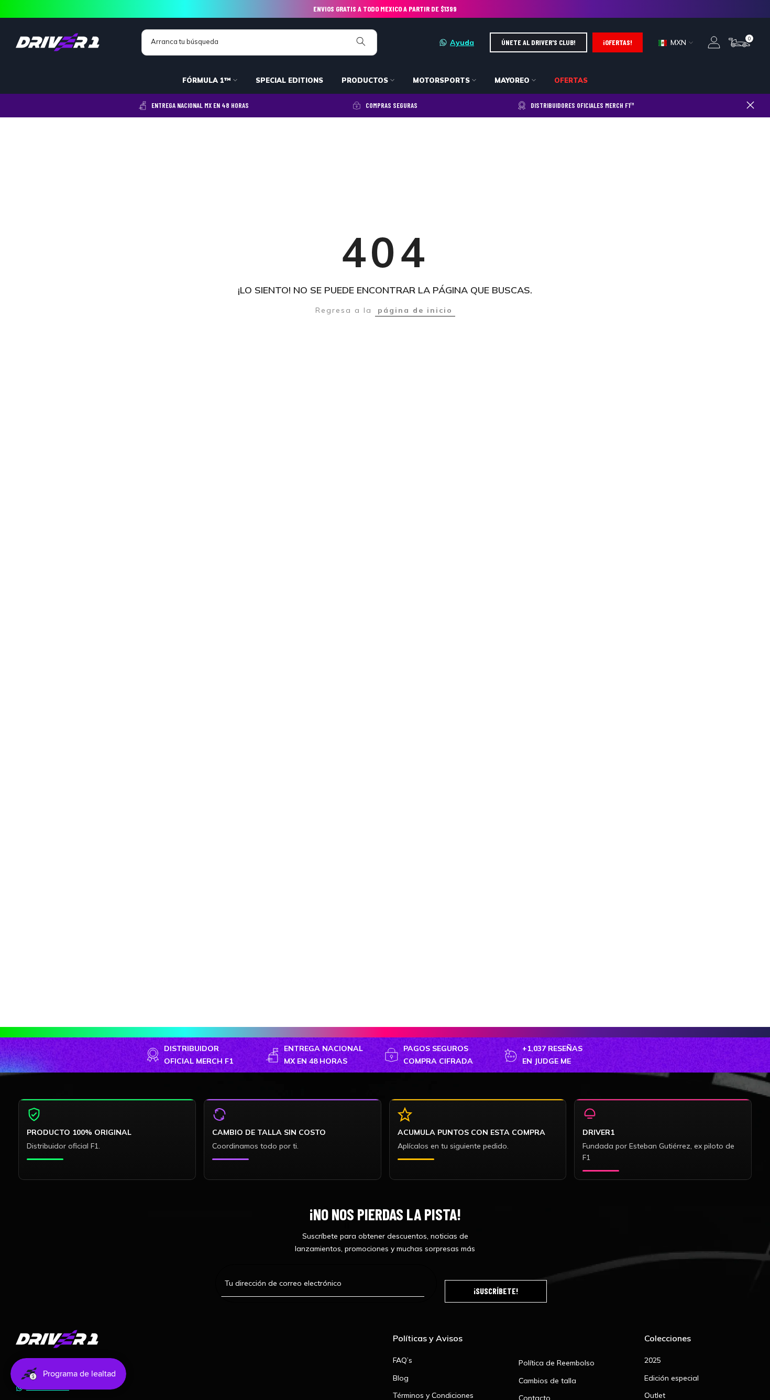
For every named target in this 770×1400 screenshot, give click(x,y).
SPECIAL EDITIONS (289, 80)
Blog (401, 1378)
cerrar (20, 105)
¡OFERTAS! (617, 42)
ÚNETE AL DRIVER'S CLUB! (538, 42)
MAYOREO (512, 80)
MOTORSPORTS (441, 80)
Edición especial (671, 1378)
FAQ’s (402, 1360)
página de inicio (415, 310)
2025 (652, 1360)
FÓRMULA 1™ (206, 80)
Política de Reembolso (557, 1363)
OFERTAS (571, 80)
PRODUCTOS (365, 80)
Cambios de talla (547, 1380)
